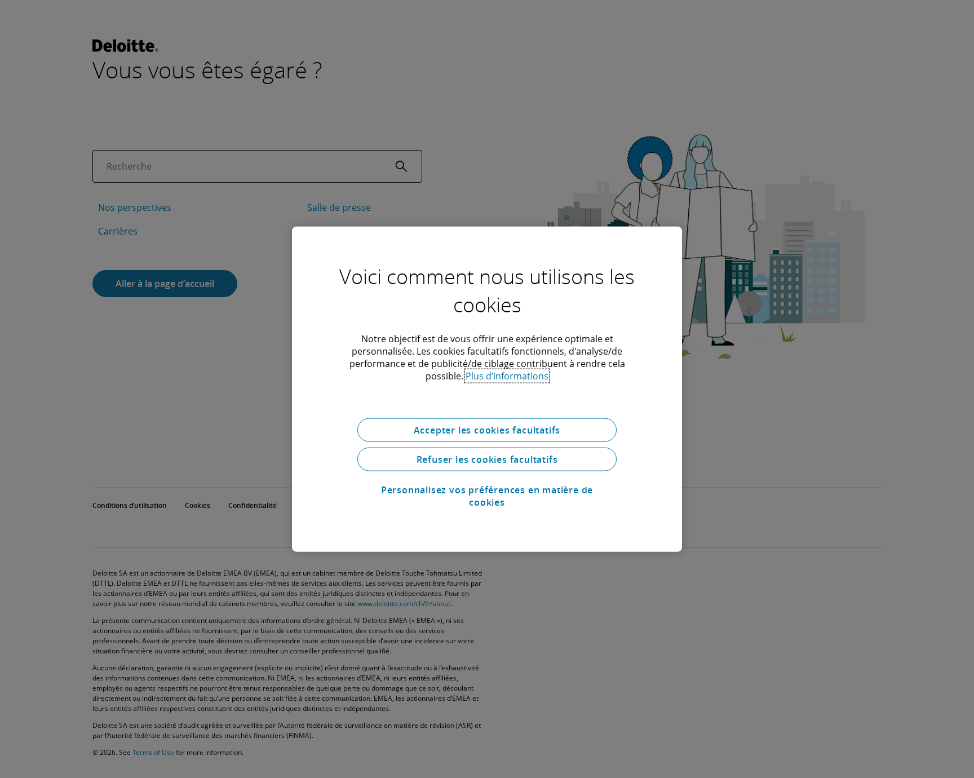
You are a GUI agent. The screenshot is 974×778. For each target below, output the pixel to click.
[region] (487, 389)
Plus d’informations (507, 376)
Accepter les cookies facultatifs (487, 430)
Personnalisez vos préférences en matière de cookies (487, 496)
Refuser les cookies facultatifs (487, 459)
